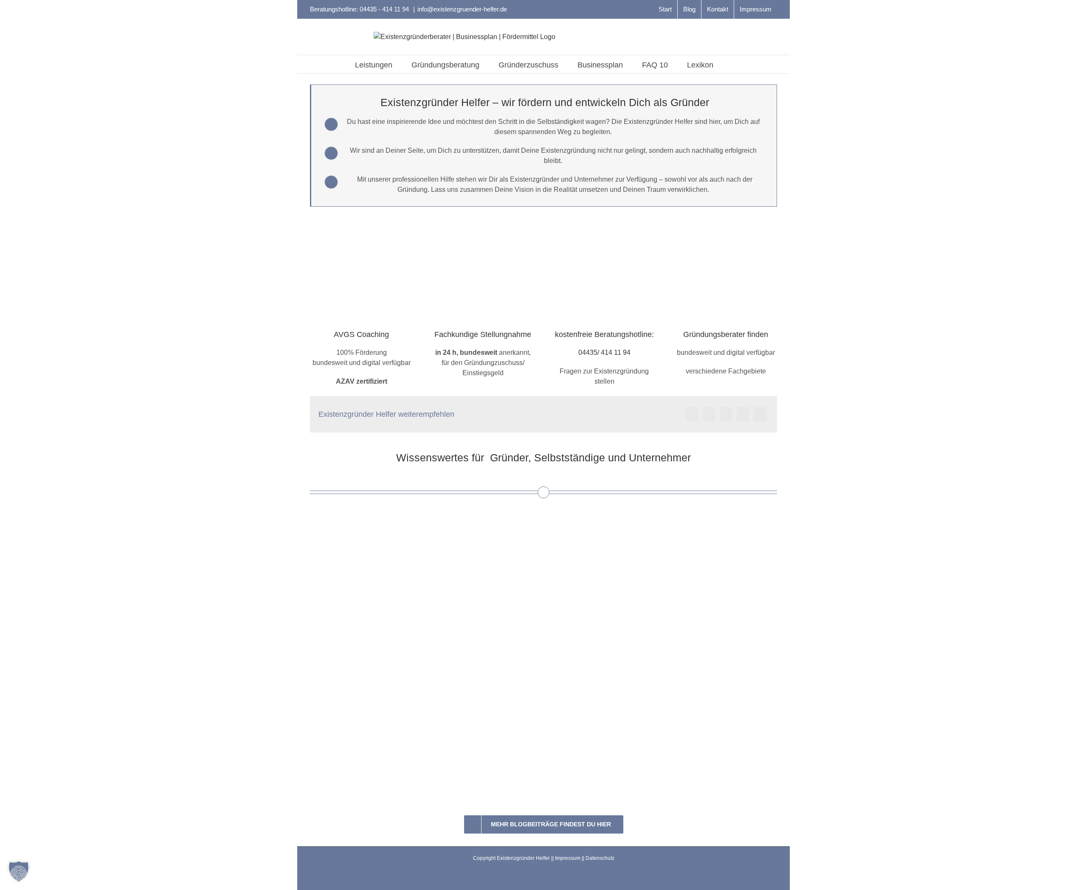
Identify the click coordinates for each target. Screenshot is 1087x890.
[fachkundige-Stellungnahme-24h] (482, 222)
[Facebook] (692, 414)
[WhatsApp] (743, 414)
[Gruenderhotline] (604, 222)
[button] (727, 64)
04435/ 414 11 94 (604, 352)
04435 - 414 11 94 (385, 9)
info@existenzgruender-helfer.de (462, 9)
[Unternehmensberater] (725, 222)
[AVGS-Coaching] (361, 222)
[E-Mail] (760, 414)
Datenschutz (600, 858)
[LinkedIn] (726, 414)
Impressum (567, 858)
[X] (709, 414)
